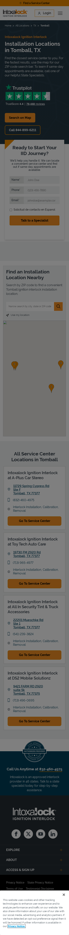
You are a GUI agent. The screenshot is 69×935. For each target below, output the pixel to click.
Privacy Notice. (16, 926)
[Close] (64, 894)
